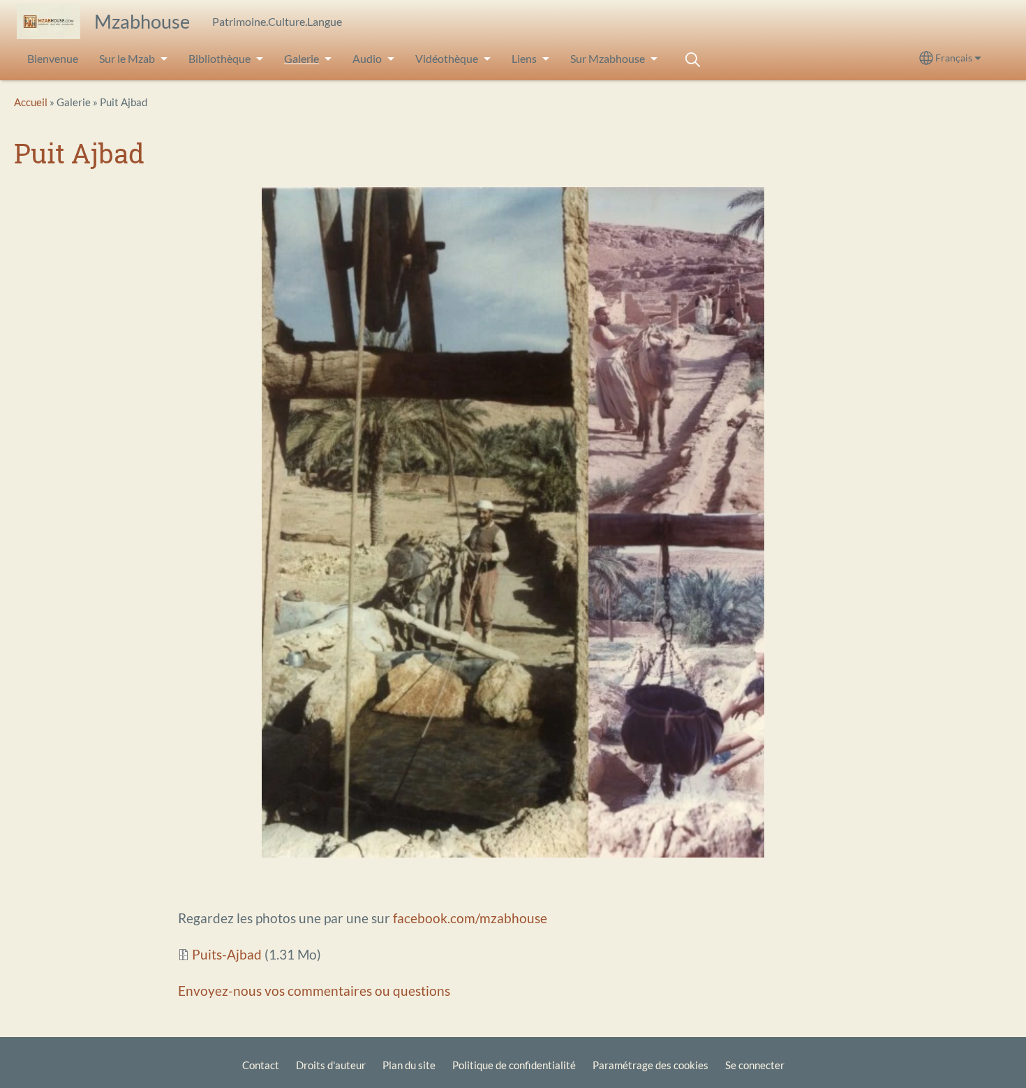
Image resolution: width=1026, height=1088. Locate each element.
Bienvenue (52, 58)
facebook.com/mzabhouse (470, 918)
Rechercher (692, 59)
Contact (260, 1065)
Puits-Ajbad (227, 954)
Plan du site (409, 1065)
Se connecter (755, 1065)
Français (953, 58)
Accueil (30, 102)
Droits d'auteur (331, 1065)
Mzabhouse (142, 21)
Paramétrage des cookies (650, 1065)
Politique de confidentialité (514, 1065)
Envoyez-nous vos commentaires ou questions (314, 991)
